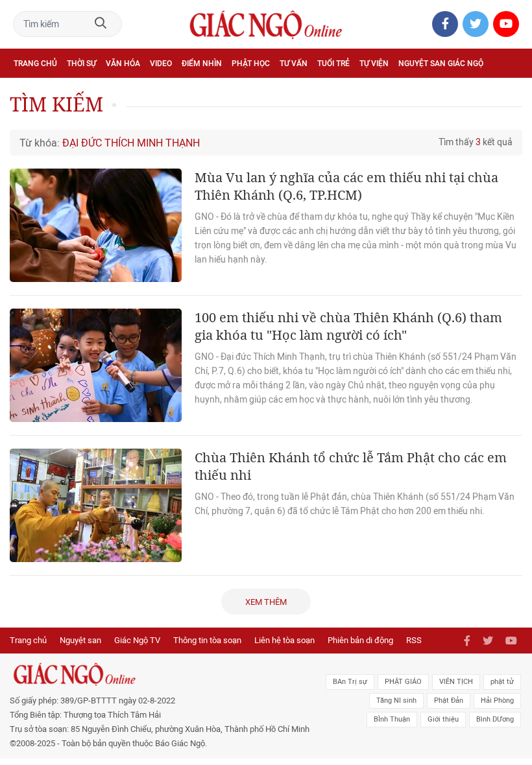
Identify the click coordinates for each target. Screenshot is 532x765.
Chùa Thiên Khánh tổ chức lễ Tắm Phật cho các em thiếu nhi (351, 466)
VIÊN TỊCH (456, 681)
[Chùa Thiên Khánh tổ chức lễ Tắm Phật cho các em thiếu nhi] (96, 505)
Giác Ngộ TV (137, 640)
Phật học (251, 63)
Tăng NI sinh (396, 700)
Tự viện (374, 63)
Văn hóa (123, 63)
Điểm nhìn (202, 63)
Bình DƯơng (495, 719)
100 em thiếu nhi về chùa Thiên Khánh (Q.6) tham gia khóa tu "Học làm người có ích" (348, 326)
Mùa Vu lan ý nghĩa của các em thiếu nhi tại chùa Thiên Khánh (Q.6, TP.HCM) (346, 186)
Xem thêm (266, 602)
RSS (414, 640)
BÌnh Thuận (392, 719)
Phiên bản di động (360, 640)
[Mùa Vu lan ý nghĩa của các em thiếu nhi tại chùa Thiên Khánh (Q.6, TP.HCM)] (96, 225)
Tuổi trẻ (333, 63)
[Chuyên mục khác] (508, 91)
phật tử (502, 681)
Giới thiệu (443, 719)
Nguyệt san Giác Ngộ (440, 63)
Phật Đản (448, 700)
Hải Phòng (497, 700)
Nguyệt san (80, 640)
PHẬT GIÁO (403, 681)
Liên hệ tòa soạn (284, 640)
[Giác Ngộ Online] (163, 674)
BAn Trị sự (350, 681)
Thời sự (81, 63)
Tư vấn (294, 63)
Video (161, 63)
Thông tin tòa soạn (207, 640)
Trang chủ (35, 63)
